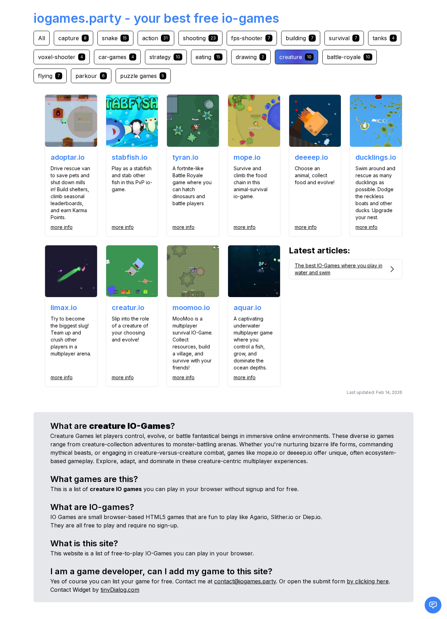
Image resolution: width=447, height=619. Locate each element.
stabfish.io (129, 157)
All (41, 38)
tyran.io (185, 157)
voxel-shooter (60, 56)
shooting (199, 38)
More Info (62, 227)
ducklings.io (376, 157)
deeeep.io (311, 157)
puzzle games (142, 75)
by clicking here (368, 581)
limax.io (64, 307)
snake (114, 38)
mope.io (247, 157)
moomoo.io (191, 307)
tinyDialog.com (120, 589)
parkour (90, 75)
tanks (384, 38)
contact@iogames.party (245, 581)
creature (295, 56)
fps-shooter (250, 38)
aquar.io (247, 307)
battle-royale (348, 56)
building (300, 38)
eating (208, 56)
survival (343, 38)
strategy (164, 56)
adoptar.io (68, 157)
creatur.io (128, 307)
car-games (116, 56)
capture (72, 38)
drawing (250, 56)
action (155, 38)
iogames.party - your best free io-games (156, 18)
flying (49, 75)
